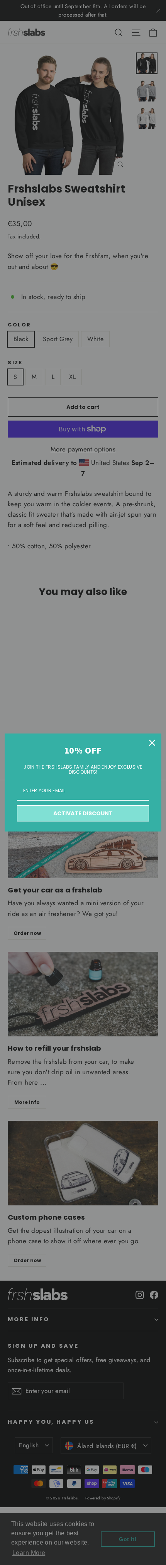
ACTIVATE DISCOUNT (83, 813)
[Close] (152, 742)
